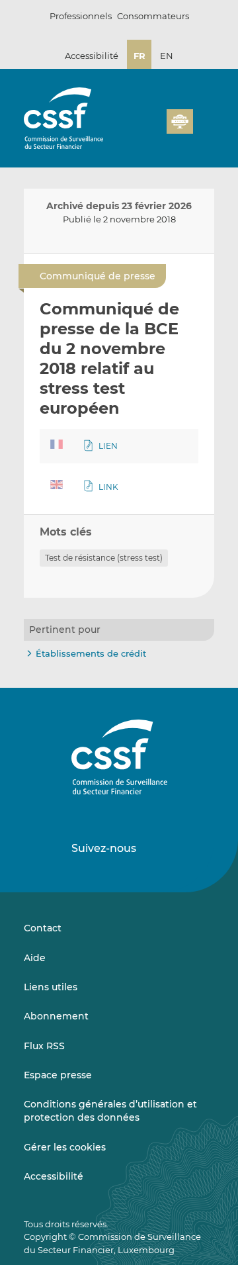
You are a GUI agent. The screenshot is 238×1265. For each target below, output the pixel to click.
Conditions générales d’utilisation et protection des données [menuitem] (110, 1110)
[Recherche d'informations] (181, 102)
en (166, 55)
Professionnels (81, 16)
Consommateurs (153, 16)
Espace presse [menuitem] (58, 1075)
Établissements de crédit (91, 653)
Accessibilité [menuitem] (53, 1176)
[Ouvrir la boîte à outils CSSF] (202, 102)
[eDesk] (180, 121)
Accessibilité (91, 55)
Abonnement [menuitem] (56, 1016)
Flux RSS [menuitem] (44, 1046)
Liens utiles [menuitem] (50, 987)
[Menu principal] (203, 118)
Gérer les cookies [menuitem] (65, 1147)
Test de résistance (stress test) (104, 558)
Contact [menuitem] (42, 928)
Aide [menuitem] (35, 958)
